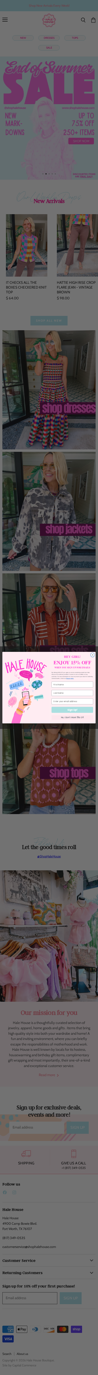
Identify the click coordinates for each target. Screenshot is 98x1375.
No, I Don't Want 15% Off (72, 717)
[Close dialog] (92, 655)
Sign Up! (72, 709)
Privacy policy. (70, 678)
